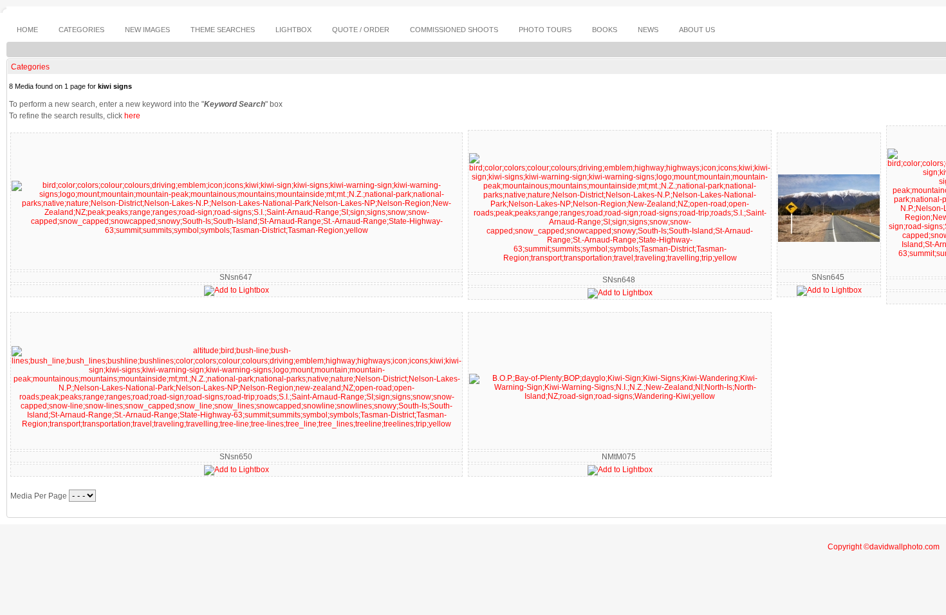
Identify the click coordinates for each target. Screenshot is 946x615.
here (132, 115)
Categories (30, 66)
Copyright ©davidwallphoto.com (884, 546)
